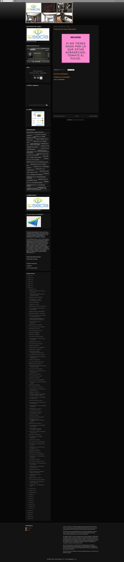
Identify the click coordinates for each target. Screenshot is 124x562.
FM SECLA (29, 528)
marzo (31, 504)
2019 (29, 510)
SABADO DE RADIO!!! (34, 345)
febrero (31, 506)
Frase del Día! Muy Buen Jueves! (36, 461)
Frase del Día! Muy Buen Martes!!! (37, 326)
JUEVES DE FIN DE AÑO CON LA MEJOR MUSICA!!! (36, 294)
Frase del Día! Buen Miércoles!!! (36, 361)
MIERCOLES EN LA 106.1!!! (35, 363)
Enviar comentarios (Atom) (78, 119)
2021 (29, 285)
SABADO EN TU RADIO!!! (35, 452)
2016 (29, 516)
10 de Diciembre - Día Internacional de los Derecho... (37, 403)
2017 (29, 514)
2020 (29, 287)
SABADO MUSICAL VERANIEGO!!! (37, 311)
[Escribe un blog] (69, 70)
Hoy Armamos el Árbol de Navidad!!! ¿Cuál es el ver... (37, 432)
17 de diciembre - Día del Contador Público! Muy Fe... (37, 357)
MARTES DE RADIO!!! (34, 302)
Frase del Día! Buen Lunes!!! (35, 330)
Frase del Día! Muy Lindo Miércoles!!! (35, 322)
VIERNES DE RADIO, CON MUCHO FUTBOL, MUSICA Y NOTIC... (37, 394)
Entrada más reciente (59, 116)
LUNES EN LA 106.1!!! (34, 304)
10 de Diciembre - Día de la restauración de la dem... (35, 412)
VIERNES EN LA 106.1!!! (34, 459)
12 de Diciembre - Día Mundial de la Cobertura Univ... (37, 389)
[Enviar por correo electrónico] (68, 70)
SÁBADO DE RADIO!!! (34, 392)
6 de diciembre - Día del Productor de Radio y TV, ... (37, 447)
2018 (29, 512)
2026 (29, 275)
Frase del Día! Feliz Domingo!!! (36, 336)
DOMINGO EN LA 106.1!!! (35, 341)
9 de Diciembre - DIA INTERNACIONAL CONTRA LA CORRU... (36, 420)
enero (30, 508)
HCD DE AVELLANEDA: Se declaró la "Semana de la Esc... (37, 366)
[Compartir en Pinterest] (73, 70)
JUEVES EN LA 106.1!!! (34, 469)
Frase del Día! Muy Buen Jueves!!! (37, 354)
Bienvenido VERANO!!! (34, 332)
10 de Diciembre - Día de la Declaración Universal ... (35, 409)
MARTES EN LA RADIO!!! (35, 374)
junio (30, 498)
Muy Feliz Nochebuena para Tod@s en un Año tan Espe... (37, 316)
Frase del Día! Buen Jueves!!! (36, 400)
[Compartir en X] (71, 70)
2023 (29, 281)
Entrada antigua (93, 116)
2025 (29, 277)
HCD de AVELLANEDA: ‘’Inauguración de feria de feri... (36, 352)
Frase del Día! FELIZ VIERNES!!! (36, 347)
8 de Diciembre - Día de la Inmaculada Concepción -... (36, 429)
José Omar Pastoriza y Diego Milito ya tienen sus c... (37, 398)
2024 (29, 279)
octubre (31, 490)
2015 (29, 518)
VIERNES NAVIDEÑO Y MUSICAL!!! (37, 313)
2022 (29, 283)
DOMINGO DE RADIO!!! (34, 385)
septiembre (32, 492)
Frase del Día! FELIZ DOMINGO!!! (37, 379)
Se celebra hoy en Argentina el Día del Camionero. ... (37, 371)
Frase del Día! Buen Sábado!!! (36, 343)
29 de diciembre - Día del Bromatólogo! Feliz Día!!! (35, 300)
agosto (31, 494)
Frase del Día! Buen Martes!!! (36, 368)
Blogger (75, 559)
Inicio (77, 116)
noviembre (32, 488)
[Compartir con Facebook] (72, 70)
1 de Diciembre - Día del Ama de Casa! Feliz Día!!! (36, 482)
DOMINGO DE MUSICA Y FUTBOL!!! (37, 306)
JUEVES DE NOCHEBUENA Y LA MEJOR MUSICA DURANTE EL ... (37, 319)
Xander (28, 530)
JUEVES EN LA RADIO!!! (34, 359)
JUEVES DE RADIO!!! (34, 415)
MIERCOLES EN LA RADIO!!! (35, 297)
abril (30, 502)
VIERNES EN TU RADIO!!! (35, 349)
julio (30, 496)
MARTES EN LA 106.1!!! (34, 328)
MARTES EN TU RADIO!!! (35, 434)
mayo (30, 500)
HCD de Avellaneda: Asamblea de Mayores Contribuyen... (36, 472)
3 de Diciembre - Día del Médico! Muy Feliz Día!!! (36, 467)
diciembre (31, 289)
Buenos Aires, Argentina (38, 72)
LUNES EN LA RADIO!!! (34, 334)
